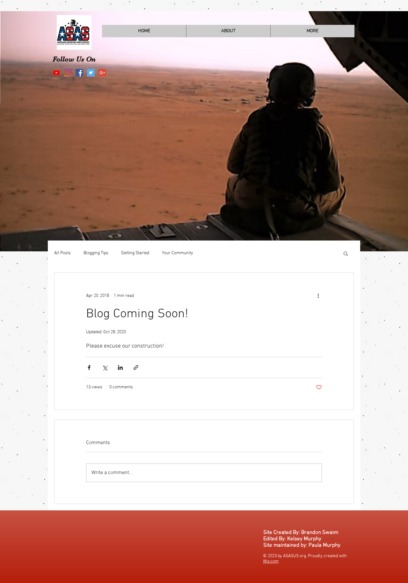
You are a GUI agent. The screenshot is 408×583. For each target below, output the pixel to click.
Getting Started (135, 253)
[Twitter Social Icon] (91, 72)
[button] (346, 253)
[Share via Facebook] (89, 367)
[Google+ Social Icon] (102, 72)
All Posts (62, 253)
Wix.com (271, 561)
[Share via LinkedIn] (120, 367)
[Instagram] (68, 72)
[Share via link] (136, 367)
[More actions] (318, 295)
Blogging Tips (96, 253)
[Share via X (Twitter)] (105, 367)
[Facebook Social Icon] (79, 72)
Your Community (177, 253)
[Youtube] (56, 72)
